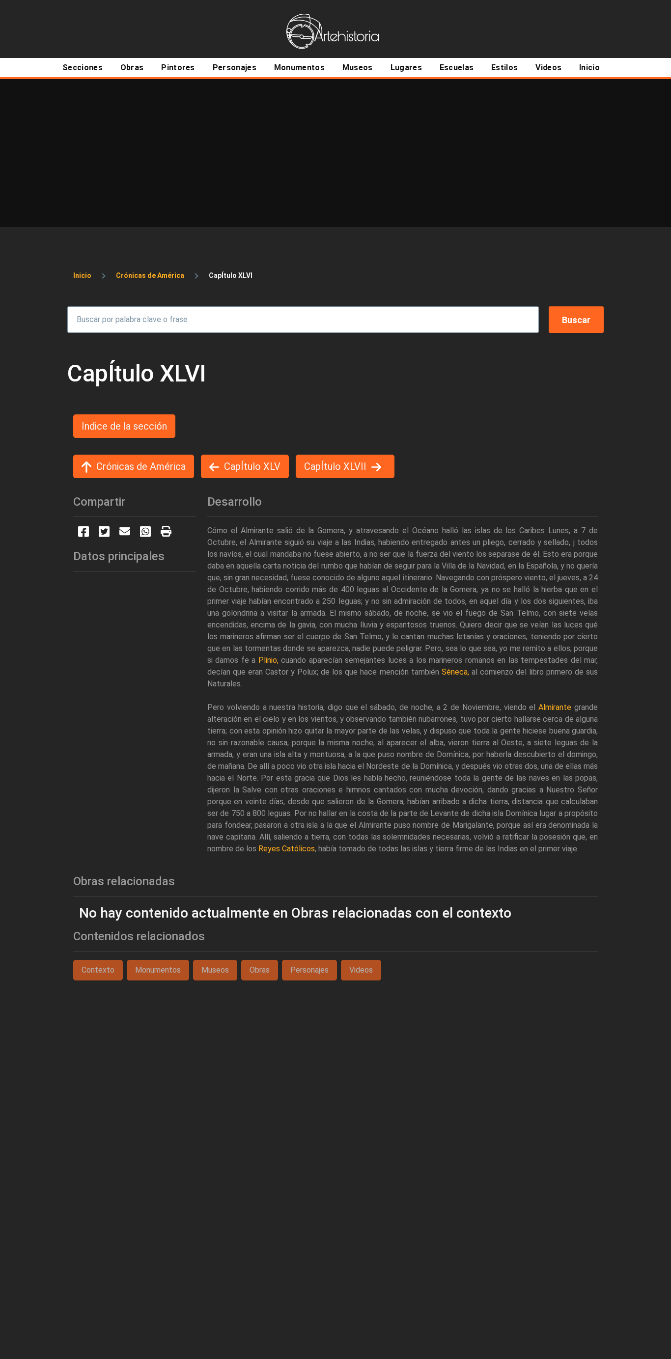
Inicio (82, 275)
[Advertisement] (335, 152)
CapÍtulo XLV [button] (252, 466)
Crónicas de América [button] (141, 466)
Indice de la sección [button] (124, 426)
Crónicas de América (150, 275)
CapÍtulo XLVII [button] (335, 466)
